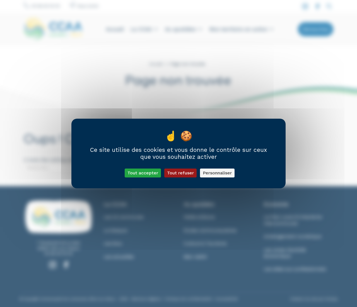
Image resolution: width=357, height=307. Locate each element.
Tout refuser (180, 173)
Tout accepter (142, 173)
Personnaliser (217, 173)
